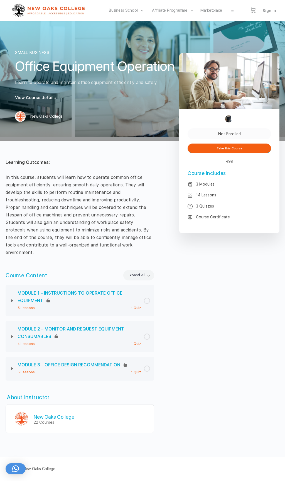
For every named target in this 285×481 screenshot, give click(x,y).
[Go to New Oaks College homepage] (50, 10)
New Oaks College (54, 417)
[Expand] (12, 300)
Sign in (269, 10)
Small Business (32, 52)
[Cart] (253, 10)
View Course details (36, 97)
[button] (16, 468)
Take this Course (229, 148)
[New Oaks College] (21, 418)
